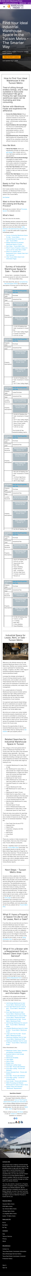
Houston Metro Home (8, 1204)
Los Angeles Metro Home (9, 1213)
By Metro (5, 1225)
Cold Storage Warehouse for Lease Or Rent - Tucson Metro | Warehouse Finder (16, 1024)
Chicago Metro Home (8, 1211)
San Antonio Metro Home (9, 1208)
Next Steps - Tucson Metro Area (15, 246)
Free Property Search (11, 57)
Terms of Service (7, 1236)
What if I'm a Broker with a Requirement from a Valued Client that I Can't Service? (17, 253)
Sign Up (4, 1267)
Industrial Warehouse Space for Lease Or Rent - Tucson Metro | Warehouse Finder (16, 1030)
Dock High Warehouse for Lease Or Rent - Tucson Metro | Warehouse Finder (16, 1008)
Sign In (4, 1265)
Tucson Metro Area (13, 847)
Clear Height (9, 1059)
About (4, 1241)
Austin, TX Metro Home (8, 1216)
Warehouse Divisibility (12, 1057)
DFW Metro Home (7, 1206)
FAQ (3, 1234)
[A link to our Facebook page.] (15, 1119)
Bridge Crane (10, 1063)
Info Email (20, 1112)
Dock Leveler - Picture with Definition (16, 1081)
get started (9, 152)
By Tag (4, 1227)
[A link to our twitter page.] (16, 1119)
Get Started (6, 197)
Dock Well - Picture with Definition (15, 1066)
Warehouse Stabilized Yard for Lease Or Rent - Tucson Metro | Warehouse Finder (16, 1042)
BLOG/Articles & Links (19, 1170)
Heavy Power (10, 1061)
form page (8, 897)
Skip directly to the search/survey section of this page (15, 228)
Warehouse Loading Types (13, 1065)
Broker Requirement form (14, 977)
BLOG (4, 1222)
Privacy (4, 1238)
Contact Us (14, 1113)
